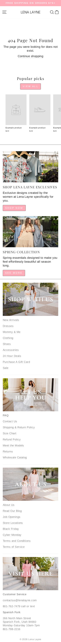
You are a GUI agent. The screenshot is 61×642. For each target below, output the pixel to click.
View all (30, 86)
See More (14, 273)
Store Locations (13, 522)
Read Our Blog (12, 510)
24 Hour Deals (12, 356)
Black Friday (11, 528)
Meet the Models (13, 445)
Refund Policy (12, 439)
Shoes (7, 344)
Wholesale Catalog (15, 457)
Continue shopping (30, 56)
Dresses (8, 326)
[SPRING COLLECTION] (30, 231)
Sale (5, 367)
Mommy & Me (11, 332)
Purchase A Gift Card (16, 362)
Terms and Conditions (17, 540)
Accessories (11, 350)
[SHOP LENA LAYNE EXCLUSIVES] (30, 166)
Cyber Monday (12, 534)
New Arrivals (11, 320)
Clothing (8, 338)
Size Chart (9, 433)
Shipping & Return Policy (19, 427)
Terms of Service (14, 546)
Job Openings (11, 516)
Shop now (14, 208)
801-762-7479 (11, 606)
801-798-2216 (11, 629)
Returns (8, 451)
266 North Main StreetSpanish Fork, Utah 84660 (19, 620)
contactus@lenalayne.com (20, 600)
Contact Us (10, 421)
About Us (9, 504)
